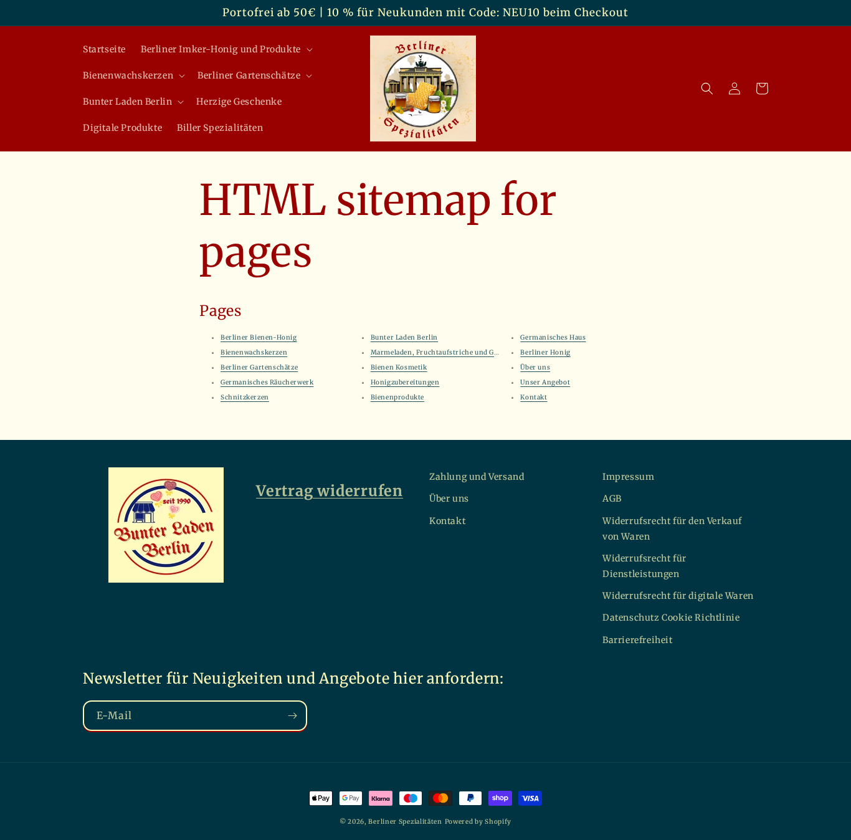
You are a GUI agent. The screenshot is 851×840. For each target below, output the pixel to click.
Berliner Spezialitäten (405, 822)
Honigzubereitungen (405, 382)
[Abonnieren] (292, 715)
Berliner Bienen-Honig (259, 337)
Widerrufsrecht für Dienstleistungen (644, 566)
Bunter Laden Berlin (404, 337)
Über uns (535, 367)
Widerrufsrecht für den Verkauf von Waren (672, 528)
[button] (225, 49)
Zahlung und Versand (476, 476)
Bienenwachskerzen (254, 352)
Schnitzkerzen (245, 397)
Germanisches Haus (553, 337)
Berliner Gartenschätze (259, 367)
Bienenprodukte (397, 397)
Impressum (628, 476)
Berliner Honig (545, 352)
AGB (612, 498)
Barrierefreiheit (637, 640)
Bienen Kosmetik (399, 367)
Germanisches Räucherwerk (267, 382)
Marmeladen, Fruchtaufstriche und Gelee (439, 352)
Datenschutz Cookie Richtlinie (670, 617)
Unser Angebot (545, 382)
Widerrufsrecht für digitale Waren (678, 595)
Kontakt (533, 397)
